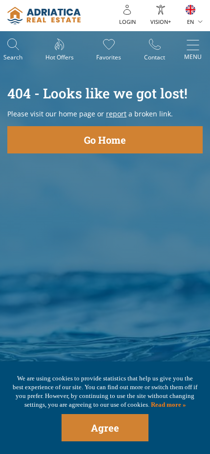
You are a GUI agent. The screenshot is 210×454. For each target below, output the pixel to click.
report (116, 113)
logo (44, 15)
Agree (105, 427)
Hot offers (59, 57)
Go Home (105, 139)
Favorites (108, 57)
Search (12, 57)
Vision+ (160, 21)
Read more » (167, 404)
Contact (154, 57)
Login (127, 21)
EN (190, 21)
